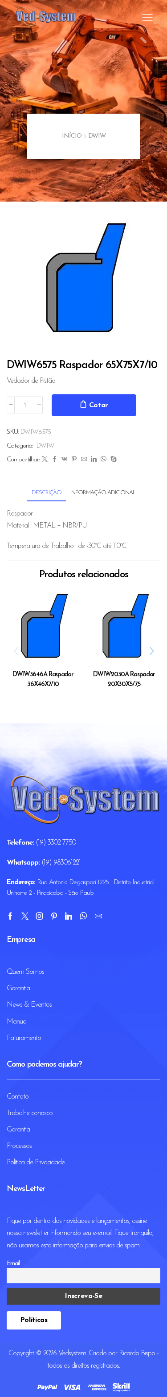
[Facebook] (54, 460)
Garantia (18, 988)
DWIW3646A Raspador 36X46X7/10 (42, 679)
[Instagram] (39, 916)
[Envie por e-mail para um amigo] (84, 460)
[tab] (46, 492)
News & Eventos (29, 1004)
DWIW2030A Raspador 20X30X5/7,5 (124, 679)
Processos (19, 1146)
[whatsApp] (103, 460)
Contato (18, 1096)
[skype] (112, 460)
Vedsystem (72, 1353)
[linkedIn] (93, 460)
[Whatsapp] (83, 916)
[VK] (64, 460)
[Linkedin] (68, 916)
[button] (151, 651)
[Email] (98, 916)
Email (13, 1263)
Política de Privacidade (36, 1162)
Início (71, 136)
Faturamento (24, 1038)
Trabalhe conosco (30, 1113)
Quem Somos (25, 972)
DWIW (97, 136)
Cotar (99, 405)
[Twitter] (44, 460)
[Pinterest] (74, 460)
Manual (17, 1021)
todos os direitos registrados (83, 1365)
